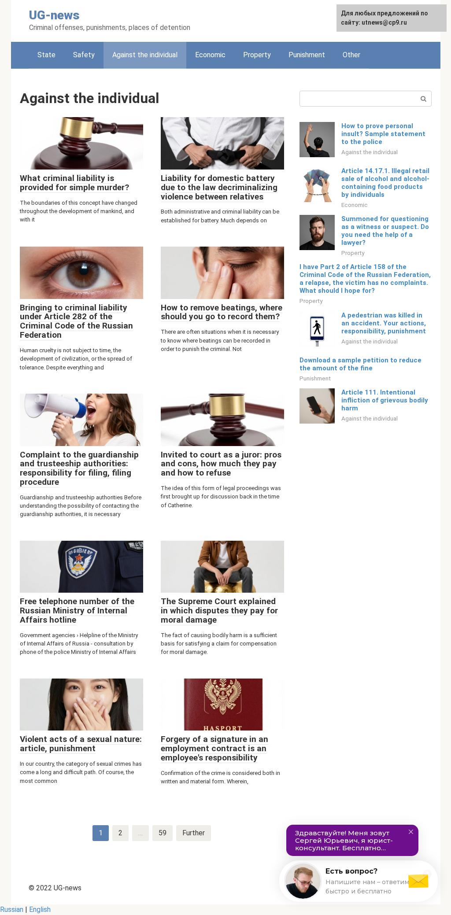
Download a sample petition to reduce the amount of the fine (360, 364)
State (46, 55)
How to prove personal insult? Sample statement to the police (383, 134)
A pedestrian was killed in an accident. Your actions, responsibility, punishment (383, 323)
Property (257, 55)
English (40, 909)
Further (193, 833)
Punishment (306, 55)
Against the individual (369, 151)
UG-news (54, 15)
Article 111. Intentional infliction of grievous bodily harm (384, 400)
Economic (210, 55)
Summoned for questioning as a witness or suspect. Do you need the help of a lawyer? (385, 231)
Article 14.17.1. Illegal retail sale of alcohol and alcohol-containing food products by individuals (385, 183)
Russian (11, 909)
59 (162, 833)
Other (351, 55)
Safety (84, 55)
